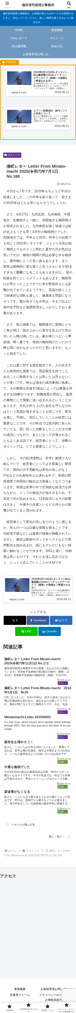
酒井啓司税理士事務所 (38, 5)
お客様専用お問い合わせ (56, 989)
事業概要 (20, 989)
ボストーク (14, 155)
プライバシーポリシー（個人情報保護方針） (56, 997)
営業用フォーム (20, 994)
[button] (68, 684)
